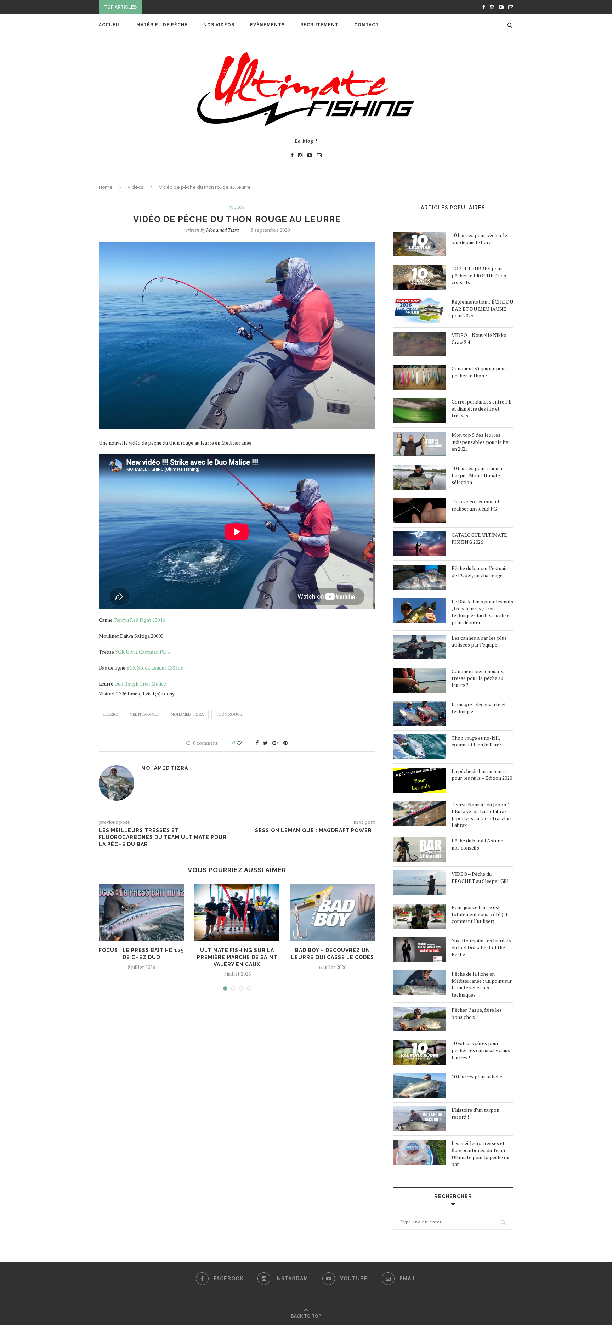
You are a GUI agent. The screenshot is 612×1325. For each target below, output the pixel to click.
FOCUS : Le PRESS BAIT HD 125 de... (187, 7)
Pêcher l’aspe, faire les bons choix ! (477, 1013)
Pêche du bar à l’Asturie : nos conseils (479, 844)
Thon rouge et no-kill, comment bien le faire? (477, 741)
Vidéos (135, 187)
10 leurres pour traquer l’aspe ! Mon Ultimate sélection (477, 475)
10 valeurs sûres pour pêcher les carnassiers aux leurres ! (481, 1050)
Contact (366, 24)
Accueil (110, 24)
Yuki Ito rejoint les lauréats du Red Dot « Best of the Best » (481, 947)
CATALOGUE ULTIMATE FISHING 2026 (479, 538)
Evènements (267, 24)
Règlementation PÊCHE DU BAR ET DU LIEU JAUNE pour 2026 (482, 308)
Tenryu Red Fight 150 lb (139, 619)
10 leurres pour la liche (477, 1076)
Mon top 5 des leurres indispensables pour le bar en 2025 (481, 442)
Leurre (110, 714)
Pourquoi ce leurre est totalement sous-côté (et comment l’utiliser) (480, 914)
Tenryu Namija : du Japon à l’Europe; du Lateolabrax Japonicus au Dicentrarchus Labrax (482, 815)
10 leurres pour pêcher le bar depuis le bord (479, 239)
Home (106, 187)
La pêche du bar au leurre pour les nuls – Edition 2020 (482, 775)
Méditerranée (144, 714)
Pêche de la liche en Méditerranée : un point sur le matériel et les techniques (482, 984)
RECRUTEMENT (319, 24)
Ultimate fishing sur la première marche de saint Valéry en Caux (237, 957)
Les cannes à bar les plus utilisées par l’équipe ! (479, 641)
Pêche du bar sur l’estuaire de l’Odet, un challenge (481, 572)
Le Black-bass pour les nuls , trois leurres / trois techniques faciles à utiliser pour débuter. (482, 612)
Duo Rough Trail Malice (139, 683)
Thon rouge (229, 714)
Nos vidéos (218, 24)
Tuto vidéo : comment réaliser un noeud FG (476, 505)
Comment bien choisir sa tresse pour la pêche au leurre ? (479, 678)
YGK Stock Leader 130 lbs (154, 667)
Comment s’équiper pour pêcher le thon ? (479, 372)
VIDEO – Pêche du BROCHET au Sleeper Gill (480, 877)
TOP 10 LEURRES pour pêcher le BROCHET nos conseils (479, 275)
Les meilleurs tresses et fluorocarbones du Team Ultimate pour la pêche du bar (480, 1153)
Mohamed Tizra (222, 229)
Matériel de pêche (162, 24)
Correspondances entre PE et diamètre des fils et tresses (482, 408)
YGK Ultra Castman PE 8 (142, 651)
